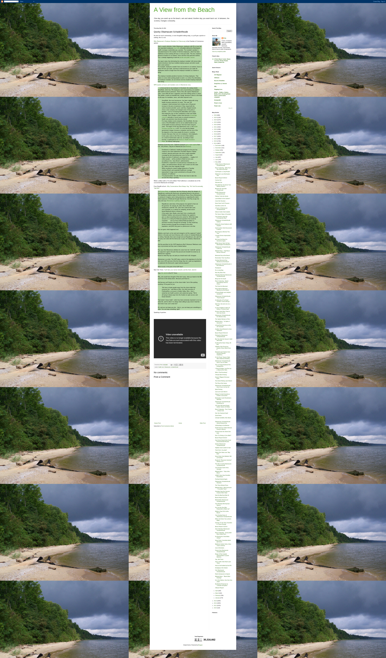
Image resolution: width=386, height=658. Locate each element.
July (216, 157)
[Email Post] (171, 364)
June (216, 159)
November (218, 148)
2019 (215, 131)
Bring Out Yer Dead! (220, 278)
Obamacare (167, 367)
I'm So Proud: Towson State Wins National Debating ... (223, 357)
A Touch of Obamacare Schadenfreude (221, 208)
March (217, 593)
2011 (215, 605)
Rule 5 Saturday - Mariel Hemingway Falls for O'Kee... (221, 282)
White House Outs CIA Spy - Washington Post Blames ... (223, 243)
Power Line (217, 106)
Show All (230, 108)
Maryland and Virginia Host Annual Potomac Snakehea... (222, 353)
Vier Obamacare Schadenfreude (220, 570)
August (217, 155)
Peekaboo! (218, 268)
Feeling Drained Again (221, 479)
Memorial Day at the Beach (222, 255)
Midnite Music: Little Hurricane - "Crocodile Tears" (223, 488)
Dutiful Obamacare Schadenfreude (220, 193)
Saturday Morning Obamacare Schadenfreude (223, 275)
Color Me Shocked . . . (221, 201)
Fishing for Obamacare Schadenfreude (221, 336)
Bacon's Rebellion (219, 80)
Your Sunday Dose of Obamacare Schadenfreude (223, 515)
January (217, 598)
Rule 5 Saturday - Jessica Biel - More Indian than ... (223, 533)
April (216, 590)
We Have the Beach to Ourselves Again (221, 240)
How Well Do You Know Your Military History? (223, 185)
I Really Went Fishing (221, 374)
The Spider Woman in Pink (222, 319)
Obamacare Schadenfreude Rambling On (222, 402)
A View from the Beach (184, 9)
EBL (215, 86)
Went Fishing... (219, 389)
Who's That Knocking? (221, 372)
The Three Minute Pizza (221, 485)
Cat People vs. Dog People (222, 171)
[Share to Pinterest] (182, 365)
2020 (215, 129)
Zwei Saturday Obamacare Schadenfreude (222, 529)
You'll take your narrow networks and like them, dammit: (180, 270)
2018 (215, 134)
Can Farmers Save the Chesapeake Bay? (221, 217)
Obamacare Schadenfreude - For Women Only (223, 316)
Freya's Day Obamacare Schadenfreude (221, 551)
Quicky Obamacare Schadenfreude (220, 444)
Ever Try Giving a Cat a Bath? (223, 435)
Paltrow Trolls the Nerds (221, 196)
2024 (215, 120)
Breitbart (187, 146)
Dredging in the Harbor (221, 568)
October (217, 150)
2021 (215, 127)
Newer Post (157, 423)
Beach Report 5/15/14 (221, 437)
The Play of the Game (221, 383)
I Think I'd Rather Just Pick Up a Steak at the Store (223, 369)
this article (164, 273)
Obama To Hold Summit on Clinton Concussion (222, 394)
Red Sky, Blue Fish (220, 272)
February (218, 595)
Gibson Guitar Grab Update (222, 212)
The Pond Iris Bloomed (221, 286)
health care (161, 367)
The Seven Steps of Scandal (223, 214)
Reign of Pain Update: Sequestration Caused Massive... (222, 555)
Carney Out (218, 180)
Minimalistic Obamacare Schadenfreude (221, 500)
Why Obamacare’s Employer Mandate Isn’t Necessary (169, 41)
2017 (215, 136)
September (218, 152)
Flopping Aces (218, 89)
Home (180, 423)
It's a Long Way (219, 270)
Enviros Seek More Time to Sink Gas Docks (222, 312)
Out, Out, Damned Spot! (221, 413)
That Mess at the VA (220, 205)
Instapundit (217, 100)
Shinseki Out (218, 182)
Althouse (216, 77)
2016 (215, 138)
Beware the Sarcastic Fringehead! (221, 189)
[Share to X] (178, 365)
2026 (215, 115)
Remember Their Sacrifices (222, 258)
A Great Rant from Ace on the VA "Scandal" (223, 326)
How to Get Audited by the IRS (223, 565)
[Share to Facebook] (180, 365)
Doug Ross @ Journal (220, 83)
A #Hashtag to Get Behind (222, 425)
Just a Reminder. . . (220, 548)
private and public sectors (187, 57)
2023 (215, 122)
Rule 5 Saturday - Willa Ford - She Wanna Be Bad (223, 168)
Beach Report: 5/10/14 (221, 526)
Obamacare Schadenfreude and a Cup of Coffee (222, 361)
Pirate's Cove (218, 103)
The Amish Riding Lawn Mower (223, 381)
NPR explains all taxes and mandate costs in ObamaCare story (172, 85)
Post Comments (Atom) (167, 426)
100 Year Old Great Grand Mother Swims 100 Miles (222, 406)
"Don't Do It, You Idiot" (221, 450)
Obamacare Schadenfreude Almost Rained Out (222, 422)
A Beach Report (219, 588)
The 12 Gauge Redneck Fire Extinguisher (223, 365)
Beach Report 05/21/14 (221, 333)
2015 (215, 141)
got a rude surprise (191, 144)
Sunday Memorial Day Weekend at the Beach (222, 261)
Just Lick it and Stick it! (221, 391)
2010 (215, 608)
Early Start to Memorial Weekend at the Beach (222, 289)
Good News (218, 415)
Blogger (200, 645)
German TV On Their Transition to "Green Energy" (223, 523)
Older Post (203, 423)
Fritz (225, 38)
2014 (215, 143)
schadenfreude (174, 367)
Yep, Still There (219, 559)
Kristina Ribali (164, 191)
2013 (215, 601)
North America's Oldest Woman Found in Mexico (223, 428)
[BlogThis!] (177, 365)
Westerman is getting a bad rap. (176, 201)
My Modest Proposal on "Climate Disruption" (221, 584)
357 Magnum (218, 75)
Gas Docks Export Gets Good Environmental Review (223, 440)
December (218, 145)
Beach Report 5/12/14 (221, 497)
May (216, 162)
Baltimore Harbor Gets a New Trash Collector (223, 544)
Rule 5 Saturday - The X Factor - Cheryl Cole (223, 410)
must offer (177, 48)
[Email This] (175, 365)
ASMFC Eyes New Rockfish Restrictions (222, 476)
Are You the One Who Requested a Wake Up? (222, 508)
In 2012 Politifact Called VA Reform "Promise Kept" (222, 308)
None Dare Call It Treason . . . (223, 203)
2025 (215, 117)
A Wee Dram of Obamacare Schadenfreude (222, 164)
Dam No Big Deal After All (222, 495)
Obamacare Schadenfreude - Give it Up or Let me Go (223, 386)
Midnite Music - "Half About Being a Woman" (222, 251)
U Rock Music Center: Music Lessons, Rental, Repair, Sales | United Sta (222, 60)
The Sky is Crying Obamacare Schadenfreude (223, 464)
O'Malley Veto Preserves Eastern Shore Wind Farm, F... (223, 348)
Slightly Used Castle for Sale (223, 447)
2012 (215, 603)
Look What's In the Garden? (222, 198)
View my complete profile (219, 51)
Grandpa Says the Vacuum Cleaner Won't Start (222, 492)
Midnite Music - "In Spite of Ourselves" (222, 322)
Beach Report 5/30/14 (221, 178)
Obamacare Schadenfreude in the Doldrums (223, 264)
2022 (215, 124)
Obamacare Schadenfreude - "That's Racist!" (223, 297)
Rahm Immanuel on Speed (222, 574)
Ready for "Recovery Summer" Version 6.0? (223, 460)
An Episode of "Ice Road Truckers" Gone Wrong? (222, 300)
